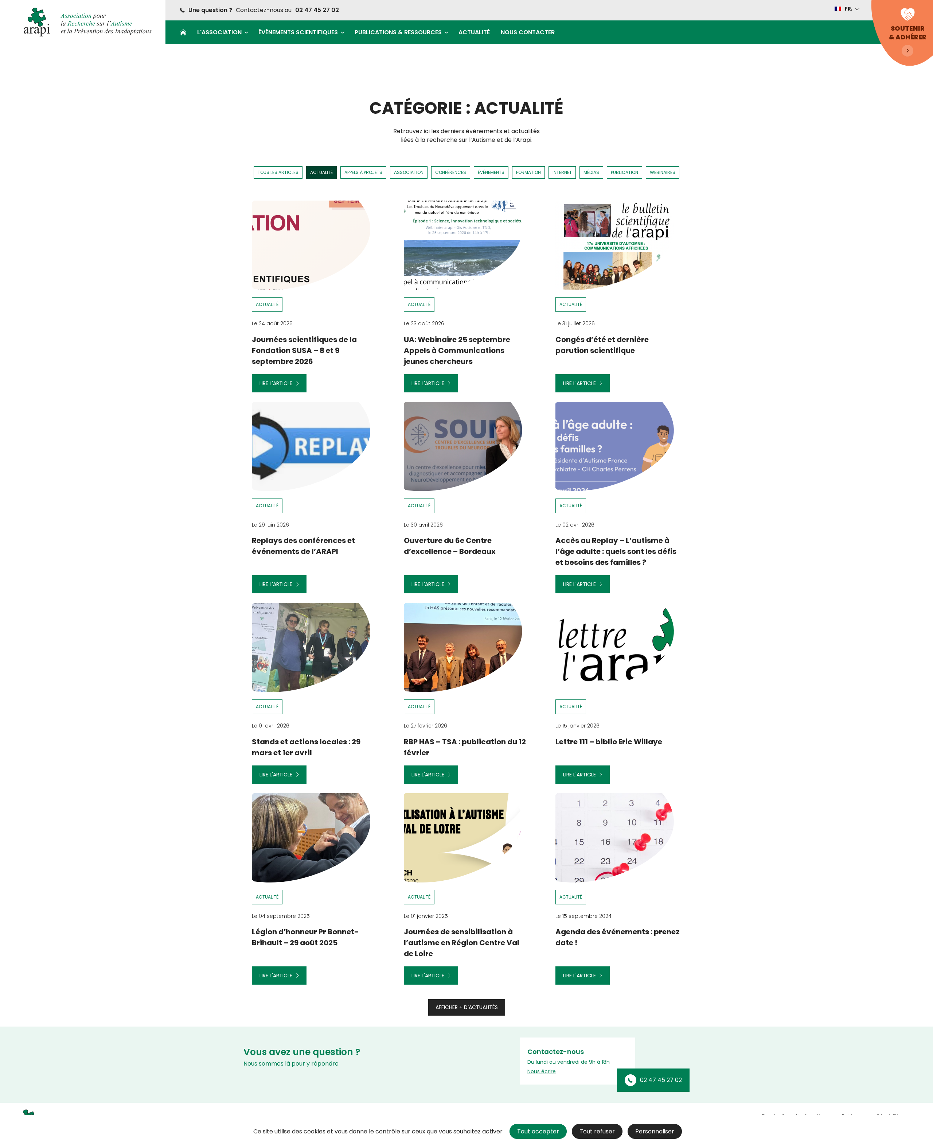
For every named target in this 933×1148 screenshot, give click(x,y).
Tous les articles (278, 172)
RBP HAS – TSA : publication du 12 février (465, 747)
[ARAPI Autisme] (83, 22)
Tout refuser (597, 1131)
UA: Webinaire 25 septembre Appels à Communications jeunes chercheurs (457, 350)
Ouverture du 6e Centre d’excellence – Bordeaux (450, 545)
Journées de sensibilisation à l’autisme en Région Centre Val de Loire (461, 943)
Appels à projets (363, 172)
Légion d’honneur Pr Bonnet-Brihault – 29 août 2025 (305, 937)
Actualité (474, 32)
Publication (624, 172)
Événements (491, 172)
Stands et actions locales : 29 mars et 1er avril (306, 747)
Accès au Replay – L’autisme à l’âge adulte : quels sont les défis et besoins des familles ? (615, 551)
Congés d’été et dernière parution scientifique (602, 345)
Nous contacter (528, 32)
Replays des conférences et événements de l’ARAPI (303, 545)
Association (408, 172)
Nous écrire (541, 1071)
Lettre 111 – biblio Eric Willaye (608, 742)
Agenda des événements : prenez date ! (617, 937)
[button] (846, 8)
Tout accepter (538, 1131)
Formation (528, 172)
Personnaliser (654, 1131)
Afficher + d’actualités (467, 1007)
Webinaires (662, 172)
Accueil (183, 32)
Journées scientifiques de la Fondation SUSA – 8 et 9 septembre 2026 (304, 350)
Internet (562, 172)
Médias (591, 172)
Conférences (450, 172)
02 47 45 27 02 (317, 10)
